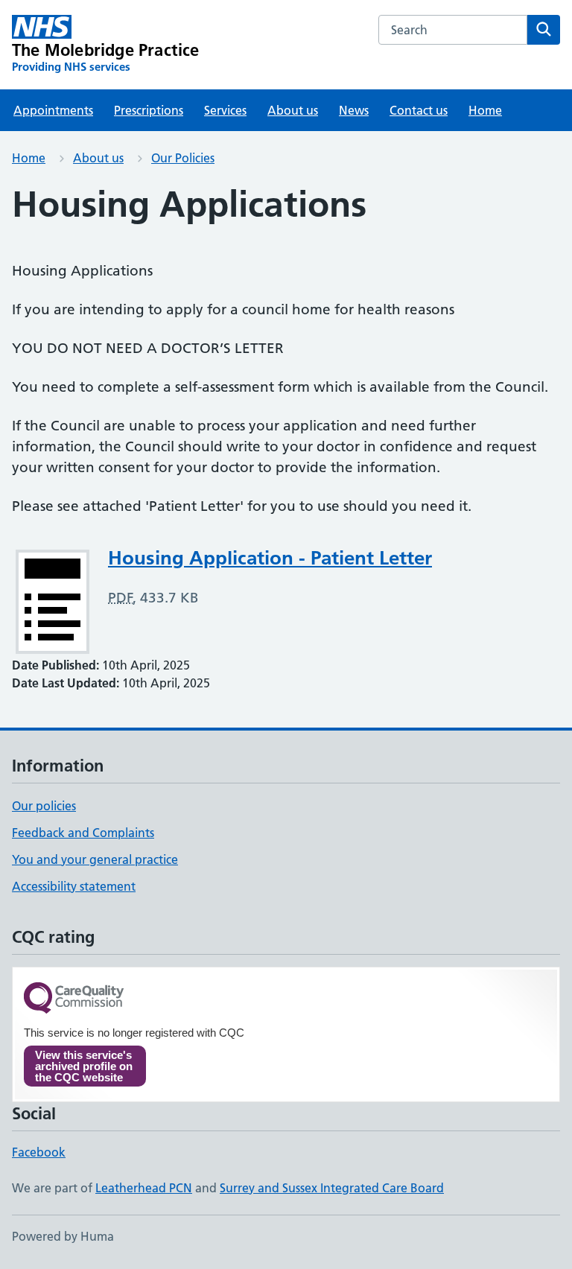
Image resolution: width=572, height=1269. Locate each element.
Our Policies (182, 157)
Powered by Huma (63, 1236)
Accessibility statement (74, 886)
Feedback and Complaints (83, 832)
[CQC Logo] (74, 999)
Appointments (53, 110)
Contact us (419, 110)
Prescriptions (148, 110)
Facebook (39, 1152)
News (354, 110)
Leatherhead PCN (143, 1187)
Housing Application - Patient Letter (270, 558)
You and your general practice (95, 859)
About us (292, 110)
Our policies (44, 805)
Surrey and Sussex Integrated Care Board (332, 1187)
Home (485, 110)
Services (225, 110)
